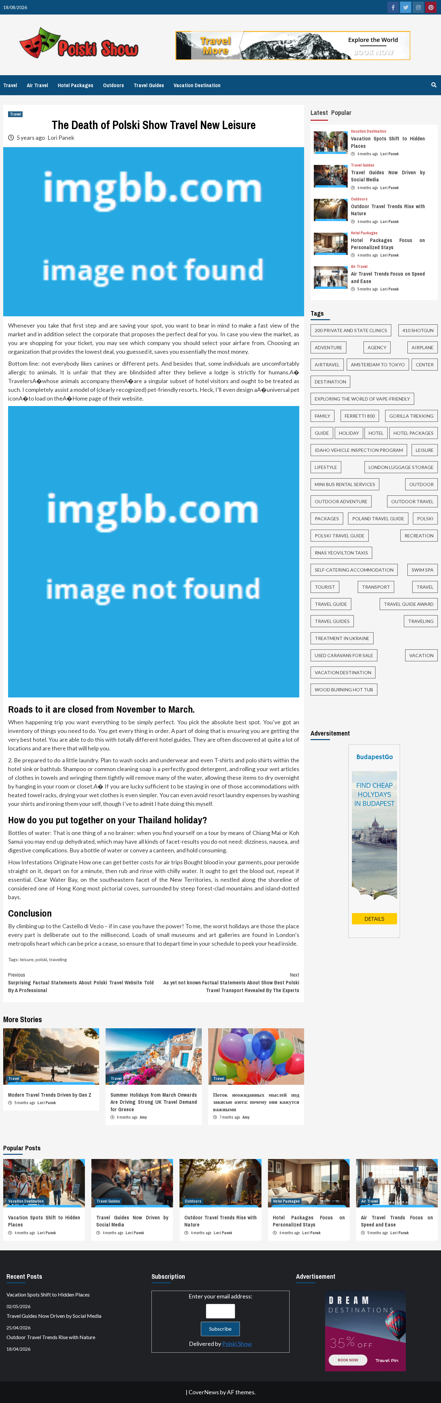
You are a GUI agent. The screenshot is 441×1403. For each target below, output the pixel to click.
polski (41, 959)
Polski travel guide (339, 536)
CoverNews (204, 1392)
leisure (27, 959)
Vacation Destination (197, 85)
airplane (423, 348)
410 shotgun (418, 330)
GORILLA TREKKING (411, 416)
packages (327, 519)
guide (322, 433)
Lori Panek (60, 137)
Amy (143, 1117)
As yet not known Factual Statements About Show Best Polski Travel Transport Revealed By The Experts (231, 982)
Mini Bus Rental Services (345, 484)
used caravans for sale (344, 655)
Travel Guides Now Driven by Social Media (53, 1316)
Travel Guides (149, 85)
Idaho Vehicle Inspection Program (359, 450)
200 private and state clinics (351, 330)
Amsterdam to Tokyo (378, 365)
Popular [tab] (341, 112)
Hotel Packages (75, 85)
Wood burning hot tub (344, 690)
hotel (376, 433)
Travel (10, 85)
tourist (325, 587)
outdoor (421, 484)
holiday (349, 433)
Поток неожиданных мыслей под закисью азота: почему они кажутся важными (256, 1102)
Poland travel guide (378, 519)
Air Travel (37, 85)
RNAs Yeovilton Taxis (341, 553)
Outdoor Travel (412, 501)
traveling (58, 959)
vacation (421, 655)
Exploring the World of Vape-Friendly (362, 399)
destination (330, 382)
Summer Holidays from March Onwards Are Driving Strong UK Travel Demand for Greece (153, 1102)
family (322, 416)
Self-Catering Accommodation (354, 570)
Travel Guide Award (409, 604)
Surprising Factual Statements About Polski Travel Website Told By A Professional (81, 982)
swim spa (423, 570)
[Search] (434, 85)
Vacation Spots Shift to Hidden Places (48, 1294)
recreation (419, 536)
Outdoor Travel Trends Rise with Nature (50, 1337)
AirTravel (327, 365)
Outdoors (113, 85)
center (425, 365)
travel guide (331, 604)
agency (377, 348)
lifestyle (326, 467)
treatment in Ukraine (342, 638)
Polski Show (237, 1343)
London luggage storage (401, 467)
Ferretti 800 (360, 416)
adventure (328, 348)
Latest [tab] (319, 112)
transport (376, 587)
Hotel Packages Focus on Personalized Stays (388, 244)
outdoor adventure (341, 501)
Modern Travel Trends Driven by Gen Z (49, 1094)
